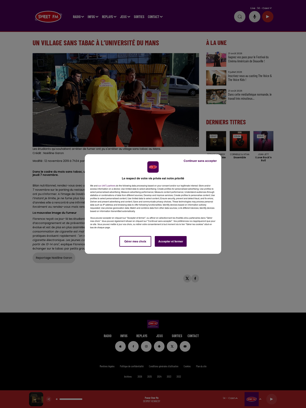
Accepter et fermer (170, 241)
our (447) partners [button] (106, 185)
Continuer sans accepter (200, 161)
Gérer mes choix (135, 241)
